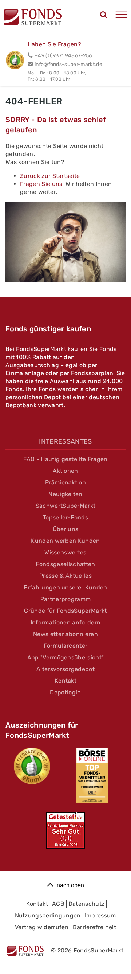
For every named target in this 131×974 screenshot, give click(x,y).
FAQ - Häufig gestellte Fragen (65, 459)
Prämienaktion (65, 482)
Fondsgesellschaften (65, 564)
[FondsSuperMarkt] (33, 18)
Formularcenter (65, 645)
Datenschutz (86, 903)
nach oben (70, 885)
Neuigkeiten (65, 494)
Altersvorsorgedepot (65, 669)
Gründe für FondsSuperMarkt (65, 610)
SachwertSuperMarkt (66, 505)
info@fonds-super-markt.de (68, 64)
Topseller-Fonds (65, 517)
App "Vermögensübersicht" (65, 657)
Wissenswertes (65, 552)
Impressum (100, 915)
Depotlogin (65, 692)
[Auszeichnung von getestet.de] (65, 830)
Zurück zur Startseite (50, 175)
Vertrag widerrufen (42, 927)
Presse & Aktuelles (65, 575)
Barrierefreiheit (94, 927)
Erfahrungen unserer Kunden (65, 587)
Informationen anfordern (65, 622)
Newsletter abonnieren (65, 634)
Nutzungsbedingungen (48, 915)
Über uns (66, 529)
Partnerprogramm (65, 599)
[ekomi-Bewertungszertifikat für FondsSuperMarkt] (32, 766)
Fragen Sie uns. (43, 183)
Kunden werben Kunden (65, 540)
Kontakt (65, 680)
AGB (58, 903)
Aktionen (65, 470)
